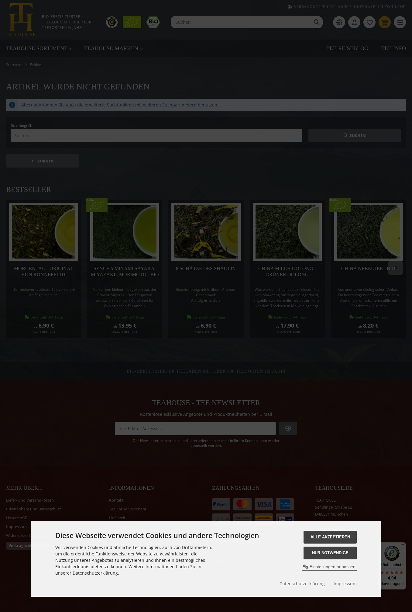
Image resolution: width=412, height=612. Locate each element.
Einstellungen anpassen (331, 566)
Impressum (345, 583)
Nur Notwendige (330, 553)
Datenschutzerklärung (302, 583)
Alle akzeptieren (330, 537)
